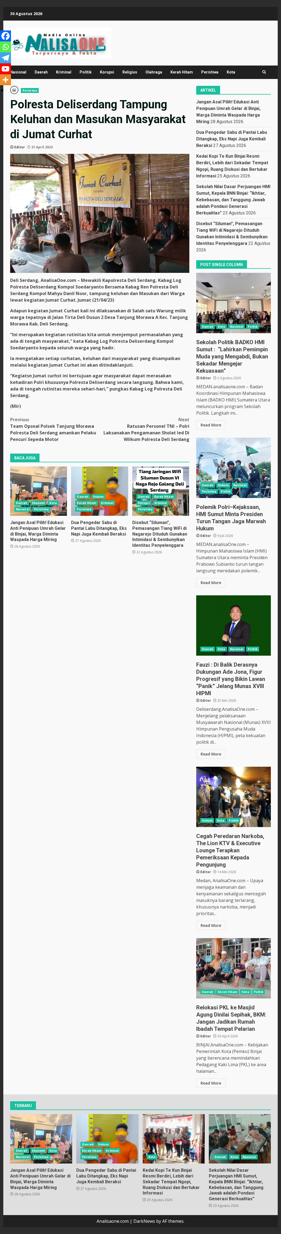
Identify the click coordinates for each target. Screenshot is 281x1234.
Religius (129, 72)
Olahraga (153, 72)
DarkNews (144, 1221)
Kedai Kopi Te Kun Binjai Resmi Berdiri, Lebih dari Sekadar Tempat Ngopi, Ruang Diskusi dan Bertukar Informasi (174, 1139)
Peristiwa (209, 72)
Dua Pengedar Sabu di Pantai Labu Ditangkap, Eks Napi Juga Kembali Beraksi (99, 491)
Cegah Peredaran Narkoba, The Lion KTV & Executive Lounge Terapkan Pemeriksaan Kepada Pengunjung (233, 797)
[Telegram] (5, 57)
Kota (231, 72)
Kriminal (63, 72)
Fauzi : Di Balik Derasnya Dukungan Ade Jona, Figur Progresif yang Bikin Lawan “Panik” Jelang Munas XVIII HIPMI (233, 625)
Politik (86, 72)
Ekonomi (38, 503)
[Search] (264, 72)
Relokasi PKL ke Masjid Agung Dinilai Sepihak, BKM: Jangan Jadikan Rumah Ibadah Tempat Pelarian (233, 968)
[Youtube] (5, 68)
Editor (19, 147)
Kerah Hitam (181, 72)
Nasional (18, 72)
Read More (211, 425)
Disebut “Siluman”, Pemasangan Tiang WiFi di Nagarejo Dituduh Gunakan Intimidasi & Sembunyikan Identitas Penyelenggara (160, 491)
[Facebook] (5, 35)
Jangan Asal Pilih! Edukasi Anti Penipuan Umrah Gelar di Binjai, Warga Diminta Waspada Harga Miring (38, 491)
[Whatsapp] (5, 46)
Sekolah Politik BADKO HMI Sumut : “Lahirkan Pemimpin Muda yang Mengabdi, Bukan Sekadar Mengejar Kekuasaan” (233, 303)
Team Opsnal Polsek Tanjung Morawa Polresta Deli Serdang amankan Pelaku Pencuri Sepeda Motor (53, 429)
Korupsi (107, 72)
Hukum (98, 497)
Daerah (41, 72)
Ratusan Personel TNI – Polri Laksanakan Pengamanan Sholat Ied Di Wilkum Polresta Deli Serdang (146, 429)
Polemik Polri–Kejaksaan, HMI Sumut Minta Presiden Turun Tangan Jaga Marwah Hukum (233, 468)
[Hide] (2, 90)
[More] (5, 79)
